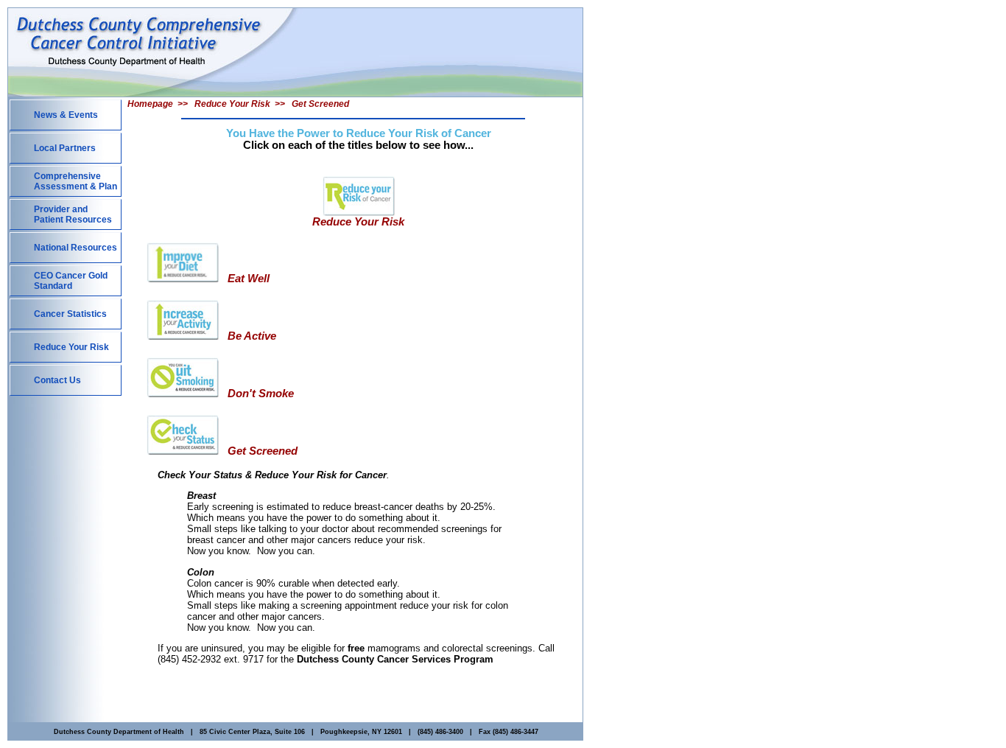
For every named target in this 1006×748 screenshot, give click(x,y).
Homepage (150, 104)
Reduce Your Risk (232, 104)
